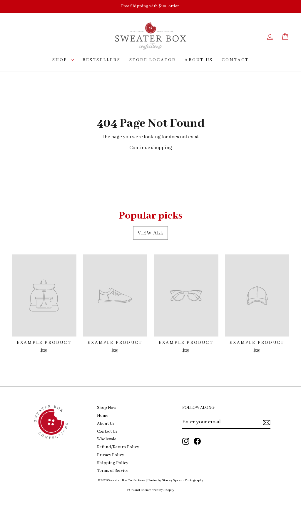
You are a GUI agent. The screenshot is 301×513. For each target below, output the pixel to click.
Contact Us (107, 431)
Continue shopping (150, 148)
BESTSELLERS (102, 60)
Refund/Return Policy (118, 447)
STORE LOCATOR (152, 60)
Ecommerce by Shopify (157, 490)
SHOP (60, 60)
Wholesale (106, 439)
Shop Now (106, 408)
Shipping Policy (112, 463)
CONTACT (235, 60)
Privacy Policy (110, 455)
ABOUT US (199, 60)
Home (102, 415)
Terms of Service (112, 470)
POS (130, 490)
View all (150, 232)
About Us (105, 423)
